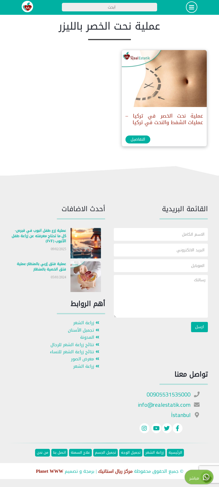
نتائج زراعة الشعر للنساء (73, 352)
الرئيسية (175, 452)
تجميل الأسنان (82, 330)
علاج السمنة (80, 452)
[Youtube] (156, 429)
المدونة (88, 337)
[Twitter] (167, 429)
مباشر (194, 478)
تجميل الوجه (131, 452)
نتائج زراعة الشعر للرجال (73, 345)
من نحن (42, 452)
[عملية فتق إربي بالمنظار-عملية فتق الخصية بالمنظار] (85, 277)
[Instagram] (144, 429)
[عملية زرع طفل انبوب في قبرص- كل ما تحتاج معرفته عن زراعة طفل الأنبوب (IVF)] (85, 244)
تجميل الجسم (105, 452)
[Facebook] (177, 429)
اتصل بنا (59, 452)
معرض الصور (83, 359)
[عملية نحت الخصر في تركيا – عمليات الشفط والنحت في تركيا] (164, 80)
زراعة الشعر (84, 323)
